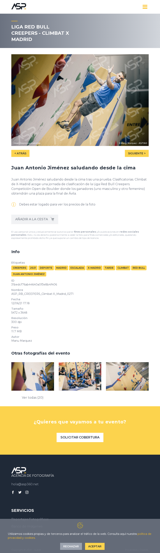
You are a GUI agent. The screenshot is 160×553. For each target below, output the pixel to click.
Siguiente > (137, 153)
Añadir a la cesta (32, 219)
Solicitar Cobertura (80, 437)
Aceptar (94, 546)
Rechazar (71, 546)
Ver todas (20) (33, 397)
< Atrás (20, 153)
